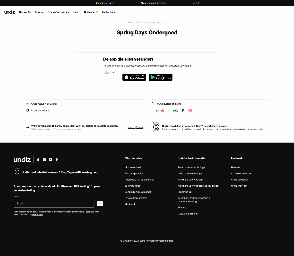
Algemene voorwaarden (190, 179)
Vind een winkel (133, 167)
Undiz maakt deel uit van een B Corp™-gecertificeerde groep (194, 126)
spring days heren (158, 22)
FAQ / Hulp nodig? (134, 173)
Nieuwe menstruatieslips (153, 3)
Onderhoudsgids (240, 179)
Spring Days (141, 22)
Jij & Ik (196, 3)
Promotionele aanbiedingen (192, 167)
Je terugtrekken (133, 185)
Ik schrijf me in (135, 127)
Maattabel (130, 204)
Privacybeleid (185, 191)
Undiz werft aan (239, 185)
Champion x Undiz (104, 3)
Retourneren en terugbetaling (139, 179)
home (130, 22)
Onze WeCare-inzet (241, 173)
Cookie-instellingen (188, 213)
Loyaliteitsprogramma (136, 197)
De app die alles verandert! (138, 191)
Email (16, 196)
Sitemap (182, 207)
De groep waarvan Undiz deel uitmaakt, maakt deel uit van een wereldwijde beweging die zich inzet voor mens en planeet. (214, 129)
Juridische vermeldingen (190, 173)
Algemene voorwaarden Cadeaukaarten (198, 185)
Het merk (236, 167)
